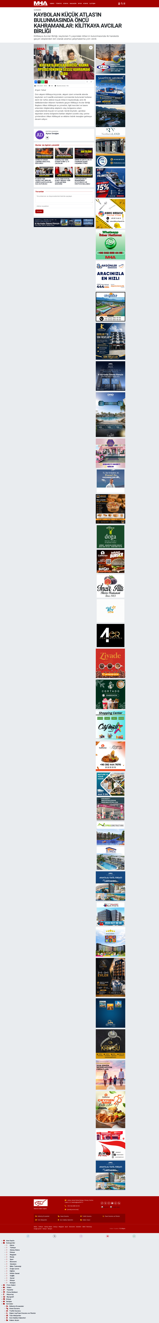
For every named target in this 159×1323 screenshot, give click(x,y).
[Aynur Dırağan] (39, 135)
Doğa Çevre (37, 1228)
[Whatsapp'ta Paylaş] (42, 81)
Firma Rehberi (12, 1292)
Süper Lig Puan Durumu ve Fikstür (22, 1313)
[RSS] (119, 1203)
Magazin (73, 3)
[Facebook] (102, 1203)
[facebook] (28, 1236)
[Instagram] (108, 1203)
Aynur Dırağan (52, 134)
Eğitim (12, 1271)
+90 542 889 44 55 (73, 1206)
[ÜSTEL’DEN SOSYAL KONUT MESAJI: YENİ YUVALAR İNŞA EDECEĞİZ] (64, 172)
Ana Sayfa (10, 1240)
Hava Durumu (64, 1216)
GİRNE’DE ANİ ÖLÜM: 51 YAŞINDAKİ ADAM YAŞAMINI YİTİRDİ (83, 161)
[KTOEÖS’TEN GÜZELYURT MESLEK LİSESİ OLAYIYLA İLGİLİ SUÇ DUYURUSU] (44, 172)
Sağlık (11, 1276)
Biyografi (10, 1297)
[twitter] (54, 1236)
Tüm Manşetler (42, 1220)
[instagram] (81, 1236)
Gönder (39, 211)
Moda (11, 1257)
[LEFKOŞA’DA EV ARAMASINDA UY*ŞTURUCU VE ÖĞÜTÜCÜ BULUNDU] (84, 172)
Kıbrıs (52, 3)
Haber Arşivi (86, 1220)
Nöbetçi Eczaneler (43, 1216)
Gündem (37, 10)
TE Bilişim (122, 1228)
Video (8, 1287)
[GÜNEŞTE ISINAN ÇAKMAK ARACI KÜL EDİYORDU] (44, 153)
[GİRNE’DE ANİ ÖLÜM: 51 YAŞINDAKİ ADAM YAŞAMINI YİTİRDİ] (84, 153)
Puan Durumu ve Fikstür (112, 1216)
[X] (105, 1203)
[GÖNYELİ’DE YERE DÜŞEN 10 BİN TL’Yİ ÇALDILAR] (64, 153)
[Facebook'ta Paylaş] (36, 81)
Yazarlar (9, 1290)
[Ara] (122, 3)
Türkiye (59, 3)
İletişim (92, 3)
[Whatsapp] (115, 1203)
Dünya (65, 3)
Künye (85, 3)
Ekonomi (72, 1226)
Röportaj (9, 1294)
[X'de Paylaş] (39, 81)
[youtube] (107, 1236)
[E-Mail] (47, 137)
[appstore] (105, 1207)
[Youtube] (112, 1203)
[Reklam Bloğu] (64, 222)
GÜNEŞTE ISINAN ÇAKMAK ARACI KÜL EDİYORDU (42, 161)
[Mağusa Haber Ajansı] (41, 4)
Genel (11, 1278)
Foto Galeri (10, 1285)
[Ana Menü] (124, 3)
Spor (80, 3)
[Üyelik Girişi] (119, 3)
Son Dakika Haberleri (66, 1220)
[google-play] (115, 1207)
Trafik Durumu (86, 1216)
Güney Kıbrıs (48, 1226)
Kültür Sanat (14, 1273)
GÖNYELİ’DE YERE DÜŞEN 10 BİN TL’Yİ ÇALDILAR (62, 161)
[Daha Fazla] (46, 81)
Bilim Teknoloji (87, 1226)
